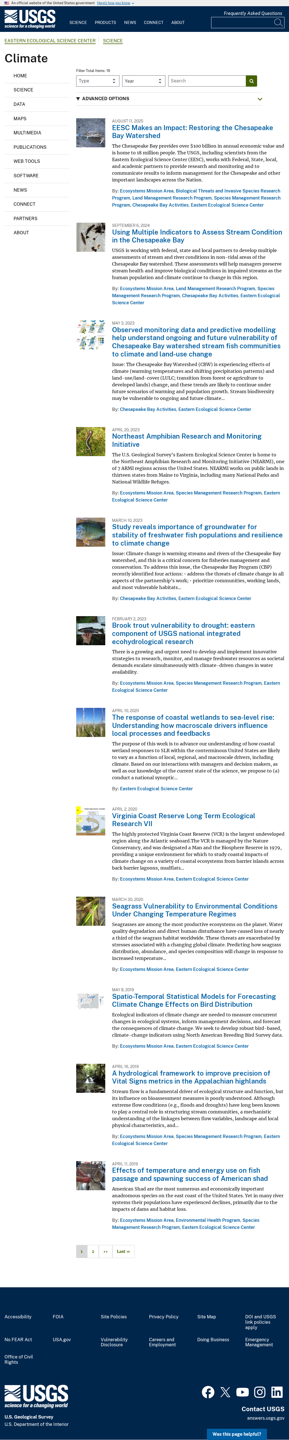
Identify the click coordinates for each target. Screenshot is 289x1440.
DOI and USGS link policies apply (260, 1322)
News (130, 22)
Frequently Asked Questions (253, 13)
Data (19, 104)
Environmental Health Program (208, 1220)
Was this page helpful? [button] (237, 1434)
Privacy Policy (164, 1316)
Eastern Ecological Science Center (50, 40)
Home (20, 75)
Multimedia (27, 132)
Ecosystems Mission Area (147, 191)
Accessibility (18, 1316)
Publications (30, 147)
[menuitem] (78, 19)
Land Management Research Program (172, 198)
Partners (26, 218)
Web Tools (27, 161)
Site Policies (114, 1316)
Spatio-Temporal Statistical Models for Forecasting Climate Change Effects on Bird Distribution (194, 1000)
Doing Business (213, 1339)
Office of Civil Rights (19, 1359)
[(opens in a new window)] (208, 1391)
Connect (153, 22)
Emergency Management (259, 1342)
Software (26, 175)
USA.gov (62, 1339)
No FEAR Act (18, 1339)
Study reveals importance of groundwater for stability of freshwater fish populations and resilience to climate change (197, 535)
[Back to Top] (268, 1419)
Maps (20, 118)
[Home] (30, 27)
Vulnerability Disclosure (114, 1342)
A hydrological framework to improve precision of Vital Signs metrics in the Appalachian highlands (191, 1077)
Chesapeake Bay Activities (160, 205)
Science (78, 22)
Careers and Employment (162, 1342)
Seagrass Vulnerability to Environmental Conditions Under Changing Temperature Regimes (194, 910)
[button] (169, 99)
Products (105, 22)
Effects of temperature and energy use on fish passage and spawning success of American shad (190, 1174)
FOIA (58, 1316)
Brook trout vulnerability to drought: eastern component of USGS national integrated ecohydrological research (183, 633)
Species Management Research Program (219, 493)
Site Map (206, 1316)
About (178, 22)
